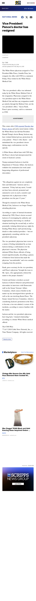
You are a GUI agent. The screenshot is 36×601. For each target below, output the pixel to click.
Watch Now (30, 3)
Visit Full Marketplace (27, 352)
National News (9, 17)
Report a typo (7, 339)
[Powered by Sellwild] (31, 465)
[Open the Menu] (3, 2)
